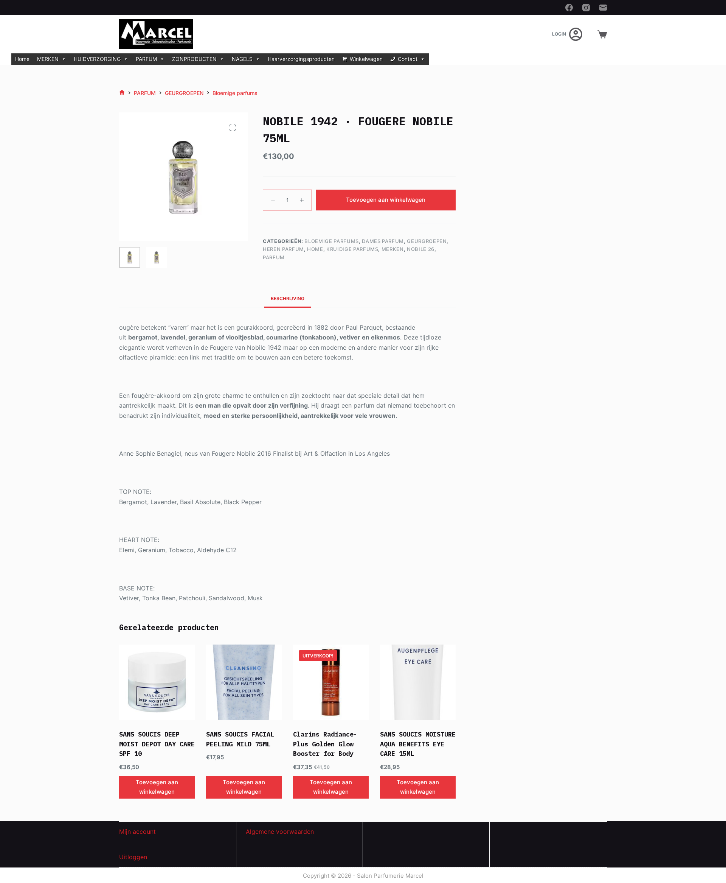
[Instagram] (586, 7)
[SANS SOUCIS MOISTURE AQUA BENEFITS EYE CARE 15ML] (418, 682)
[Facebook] (569, 7)
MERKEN (48, 59)
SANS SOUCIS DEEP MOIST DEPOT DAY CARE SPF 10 (157, 744)
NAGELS (242, 59)
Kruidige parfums (352, 249)
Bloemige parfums (331, 241)
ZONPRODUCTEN (194, 59)
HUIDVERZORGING (97, 59)
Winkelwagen (366, 59)
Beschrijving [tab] (287, 298)
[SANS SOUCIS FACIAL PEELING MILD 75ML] (244, 682)
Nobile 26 (420, 249)
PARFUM (146, 59)
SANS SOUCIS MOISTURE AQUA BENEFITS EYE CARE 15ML (418, 744)
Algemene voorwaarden (280, 831)
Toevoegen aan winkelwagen (385, 199)
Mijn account (137, 831)
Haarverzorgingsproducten (301, 59)
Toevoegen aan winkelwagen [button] (157, 787)
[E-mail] (603, 7)
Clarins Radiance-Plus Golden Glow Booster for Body (325, 744)
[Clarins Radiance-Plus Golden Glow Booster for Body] (331, 682)
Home (22, 59)
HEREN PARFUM (283, 249)
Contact (407, 59)
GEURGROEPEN (427, 241)
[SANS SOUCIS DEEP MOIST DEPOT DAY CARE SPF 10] (157, 682)
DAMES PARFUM (383, 241)
